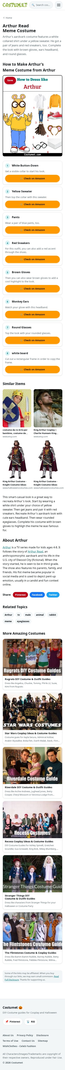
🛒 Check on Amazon (32, 178)
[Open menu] (58, 5)
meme (8, 621)
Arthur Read (35, 551)
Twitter (53, 594)
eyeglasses (23, 621)
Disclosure (42, 1035)
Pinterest (20, 594)
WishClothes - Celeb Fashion (19, 1046)
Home (9, 17)
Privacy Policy (25, 1035)
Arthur (7, 547)
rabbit (52, 614)
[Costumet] (15, 5)
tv (19, 614)
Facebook (37, 594)
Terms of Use (10, 1040)
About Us (8, 1035)
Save (10, 80)
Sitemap (43, 1040)
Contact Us (28, 1040)
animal (40, 614)
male (28, 614)
